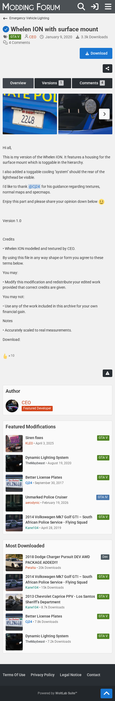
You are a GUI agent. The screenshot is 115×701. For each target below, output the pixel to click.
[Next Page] (104, 114)
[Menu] (108, 6)
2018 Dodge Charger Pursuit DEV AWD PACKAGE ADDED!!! (57, 560)
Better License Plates (43, 477)
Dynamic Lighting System (46, 457)
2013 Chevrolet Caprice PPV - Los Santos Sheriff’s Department (60, 599)
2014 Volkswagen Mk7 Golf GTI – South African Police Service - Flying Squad (58, 520)
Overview (18, 83)
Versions (52, 83)
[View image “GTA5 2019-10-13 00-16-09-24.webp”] (30, 114)
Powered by (57, 693)
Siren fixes (34, 438)
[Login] (94, 6)
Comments (91, 83)
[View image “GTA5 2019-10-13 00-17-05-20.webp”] (85, 114)
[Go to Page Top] (106, 693)
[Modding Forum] (31, 6)
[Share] (107, 68)
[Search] (81, 6)
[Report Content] (107, 373)
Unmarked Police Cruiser (46, 497)
